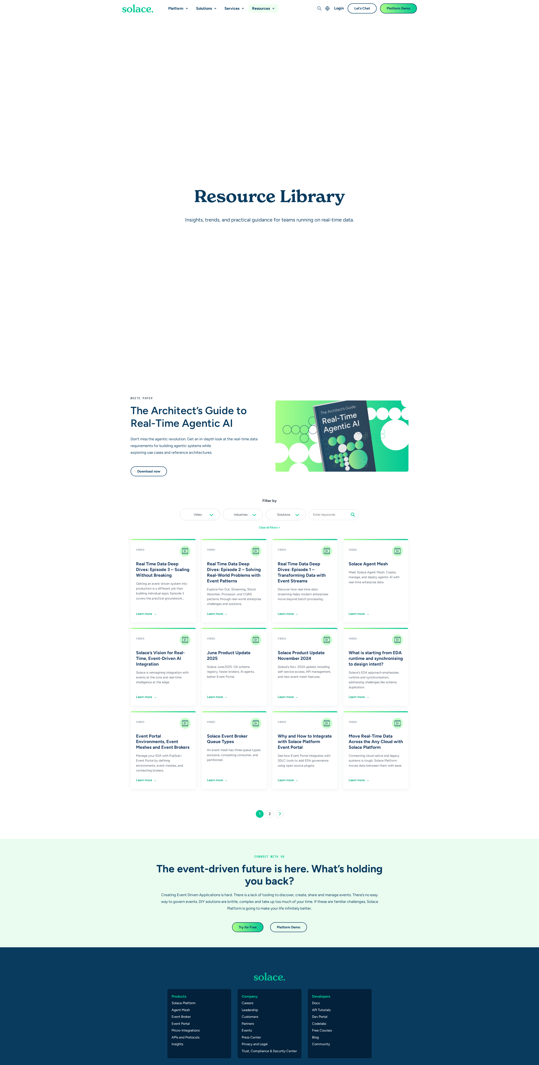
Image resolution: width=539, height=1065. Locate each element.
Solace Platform (184, 1003)
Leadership (250, 1010)
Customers (250, 1017)
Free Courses (322, 1030)
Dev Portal (319, 1017)
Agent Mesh (181, 1010)
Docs (316, 1003)
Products (179, 996)
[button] (186, 7)
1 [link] (261, 814)
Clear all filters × (269, 527)
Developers (321, 996)
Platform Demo (398, 8)
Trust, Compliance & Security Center (269, 1051)
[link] (279, 814)
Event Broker (181, 1017)
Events (247, 1030)
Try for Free (248, 927)
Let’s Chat (362, 8)
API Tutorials (321, 1010)
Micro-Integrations (186, 1030)
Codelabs (319, 1024)
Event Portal (181, 1024)
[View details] (137, 8)
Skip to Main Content (21, 4)
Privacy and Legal (255, 1044)
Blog (315, 1037)
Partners (248, 1024)
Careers (247, 1003)
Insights (177, 1044)
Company (250, 996)
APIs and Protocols (185, 1037)
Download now (148, 471)
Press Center (251, 1037)
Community (321, 1044)
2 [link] (271, 814)
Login (339, 8)
